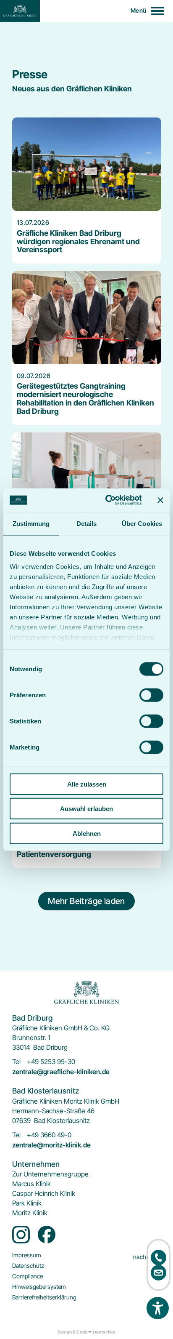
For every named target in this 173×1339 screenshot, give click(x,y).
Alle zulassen (86, 783)
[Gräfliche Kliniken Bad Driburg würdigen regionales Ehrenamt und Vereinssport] (86, 190)
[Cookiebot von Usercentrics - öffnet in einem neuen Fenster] (107, 500)
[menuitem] (50, 1174)
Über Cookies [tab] (142, 523)
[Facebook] (46, 1234)
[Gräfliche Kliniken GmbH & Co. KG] (20, 11)
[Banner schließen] (160, 500)
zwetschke (103, 1332)
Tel (16, 1062)
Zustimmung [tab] (31, 523)
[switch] (151, 695)
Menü (138, 10)
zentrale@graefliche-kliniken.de (61, 1072)
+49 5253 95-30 (51, 1062)
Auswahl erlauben (86, 808)
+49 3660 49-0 (49, 1135)
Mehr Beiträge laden (86, 901)
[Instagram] (21, 1234)
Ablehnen (87, 833)
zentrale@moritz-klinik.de (51, 1145)
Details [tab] (86, 523)
